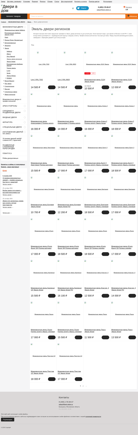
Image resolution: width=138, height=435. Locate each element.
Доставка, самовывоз (14, 1)
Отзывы (50, 1)
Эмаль (7, 48)
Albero (9, 54)
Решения (35, 1)
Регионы (42, 1)
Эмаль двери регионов (14, 59)
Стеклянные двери (11, 92)
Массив (7, 89)
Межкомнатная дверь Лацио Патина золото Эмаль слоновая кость (43, 331)
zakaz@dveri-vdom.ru (104, 10)
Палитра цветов (94, 1)
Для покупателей (66, 1)
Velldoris (9, 51)
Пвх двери (8, 83)
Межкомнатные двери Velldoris (15, 30)
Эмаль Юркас (11, 75)
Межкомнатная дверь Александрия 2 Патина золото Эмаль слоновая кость (42, 123)
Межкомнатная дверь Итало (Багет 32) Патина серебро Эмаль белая (95, 248)
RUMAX (9, 78)
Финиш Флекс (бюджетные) (14, 40)
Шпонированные (10, 43)
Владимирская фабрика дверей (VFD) (13, 33)
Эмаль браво (11, 61)
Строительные (9, 86)
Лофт (6, 37)
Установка (26, 1)
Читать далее (7, 184)
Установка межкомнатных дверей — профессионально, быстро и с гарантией (13, 180)
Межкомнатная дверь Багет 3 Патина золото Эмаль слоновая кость (96, 165)
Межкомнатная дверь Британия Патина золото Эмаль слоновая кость (96, 206)
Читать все (6, 213)
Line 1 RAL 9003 (64, 80)
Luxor (8, 70)
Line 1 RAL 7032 (37, 80)
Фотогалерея (107, 1)
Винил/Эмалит (9, 81)
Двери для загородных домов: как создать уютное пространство (13, 203)
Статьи (57, 1)
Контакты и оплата (80, 1)
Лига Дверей (11, 56)
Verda (8, 73)
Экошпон (8, 45)
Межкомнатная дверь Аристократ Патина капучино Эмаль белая (42, 165)
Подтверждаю (7, 419)
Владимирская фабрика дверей (15, 64)
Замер (3, 1)
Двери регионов (10, 94)
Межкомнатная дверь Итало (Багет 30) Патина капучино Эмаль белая (41, 248)
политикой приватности (93, 416)
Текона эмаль (11, 68)
